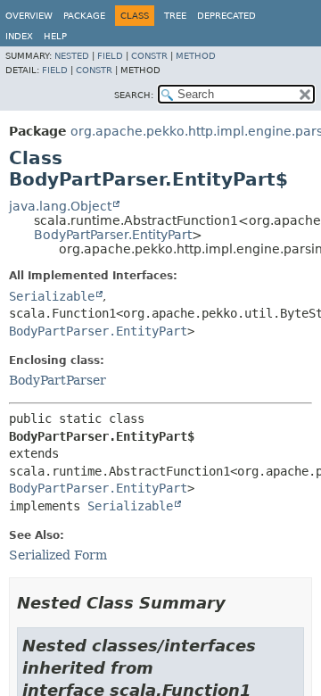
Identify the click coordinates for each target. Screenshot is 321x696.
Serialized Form (58, 555)
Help (55, 36)
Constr (149, 56)
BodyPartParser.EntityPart (113, 235)
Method (196, 56)
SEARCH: (133, 95)
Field (110, 56)
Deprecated (226, 16)
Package (84, 16)
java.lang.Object (60, 206)
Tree (175, 16)
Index (19, 36)
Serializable (52, 296)
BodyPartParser (57, 380)
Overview (29, 16)
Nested (71, 56)
